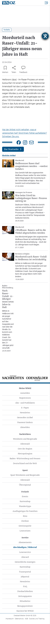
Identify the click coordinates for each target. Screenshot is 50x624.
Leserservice (25, 552)
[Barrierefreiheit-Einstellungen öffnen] (45, 36)
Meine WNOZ (25, 388)
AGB (26, 619)
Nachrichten (25, 434)
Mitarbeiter (25, 601)
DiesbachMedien (25, 591)
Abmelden (25, 427)
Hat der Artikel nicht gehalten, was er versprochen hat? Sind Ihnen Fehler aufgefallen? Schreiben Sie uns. (24, 133)
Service (25, 537)
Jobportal (25, 576)
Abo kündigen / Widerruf (25, 547)
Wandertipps (25, 506)
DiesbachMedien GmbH (25, 615)
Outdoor (25, 521)
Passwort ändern (25, 422)
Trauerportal (25, 572)
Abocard (25, 557)
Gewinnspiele (25, 526)
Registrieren (25, 398)
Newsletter (25, 412)
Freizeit (25, 492)
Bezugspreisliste (25, 606)
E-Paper (25, 408)
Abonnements (25, 542)
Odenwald (25, 444)
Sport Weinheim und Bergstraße (25, 475)
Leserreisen (25, 531)
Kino (25, 516)
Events (25, 496)
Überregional (25, 485)
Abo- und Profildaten (25, 403)
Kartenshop (25, 501)
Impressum (10, 619)
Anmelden (25, 393)
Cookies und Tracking (36, 619)
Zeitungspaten (25, 596)
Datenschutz (19, 619)
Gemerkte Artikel (25, 417)
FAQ (25, 586)
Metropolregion (25, 453)
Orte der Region (25, 449)
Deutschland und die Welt (25, 463)
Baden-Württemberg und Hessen (25, 458)
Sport (25, 470)
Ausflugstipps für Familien (25, 511)
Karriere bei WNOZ (25, 611)
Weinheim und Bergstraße (25, 439)
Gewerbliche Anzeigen (25, 562)
